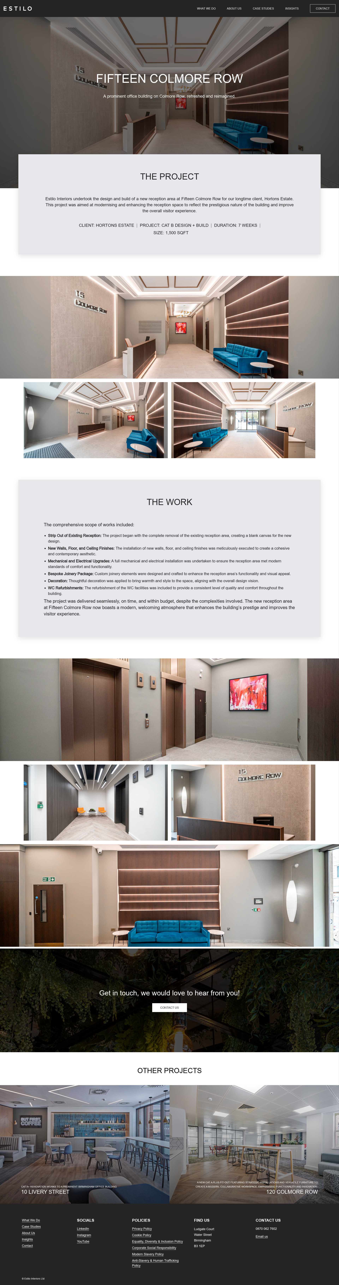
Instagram (84, 1235)
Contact (323, 8)
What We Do (206, 8)
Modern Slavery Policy (148, 1254)
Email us (262, 1236)
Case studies (263, 8)
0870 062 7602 (266, 1229)
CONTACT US (169, 1007)
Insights (27, 1239)
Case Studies (31, 1226)
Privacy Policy (142, 1229)
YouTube (83, 1241)
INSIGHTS (292, 8)
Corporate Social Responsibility (154, 1248)
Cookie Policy (141, 1235)
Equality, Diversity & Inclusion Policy (157, 1241)
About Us (234, 8)
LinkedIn (83, 1229)
